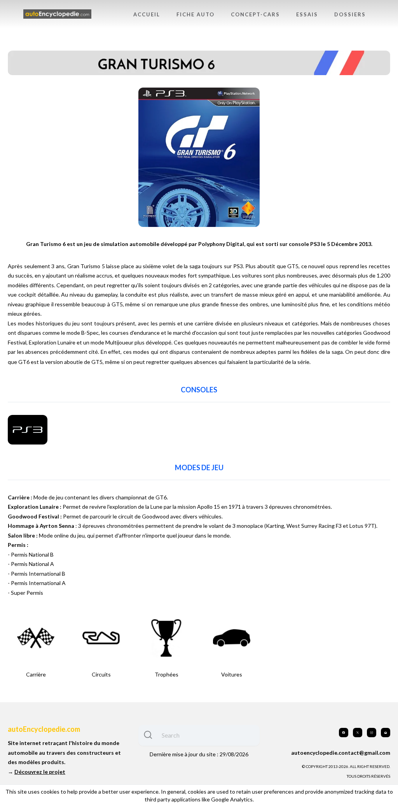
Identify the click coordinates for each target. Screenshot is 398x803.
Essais (307, 14)
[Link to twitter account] (357, 732)
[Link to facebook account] (343, 732)
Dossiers (350, 14)
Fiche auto (195, 14)
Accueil (146, 14)
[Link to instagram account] (371, 732)
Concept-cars (255, 14)
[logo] (57, 14)
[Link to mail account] (385, 732)
